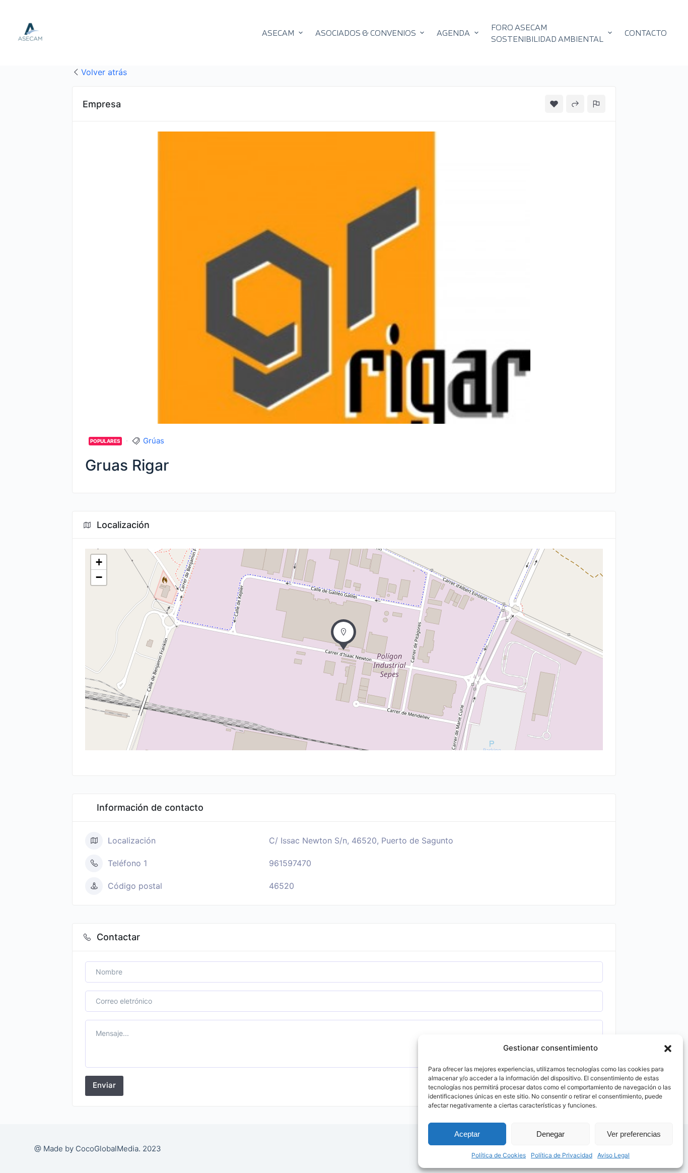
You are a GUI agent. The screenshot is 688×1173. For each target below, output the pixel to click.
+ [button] (99, 562)
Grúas (153, 440)
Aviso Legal (613, 1155)
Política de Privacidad (561, 1155)
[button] (668, 1049)
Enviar (104, 1085)
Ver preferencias (634, 1134)
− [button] (99, 577)
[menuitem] (551, 33)
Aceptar (467, 1134)
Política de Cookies (498, 1155)
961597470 (290, 863)
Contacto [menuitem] (646, 32)
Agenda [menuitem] (453, 32)
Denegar (550, 1134)
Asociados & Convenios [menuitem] (365, 32)
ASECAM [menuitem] (278, 32)
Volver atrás (104, 72)
